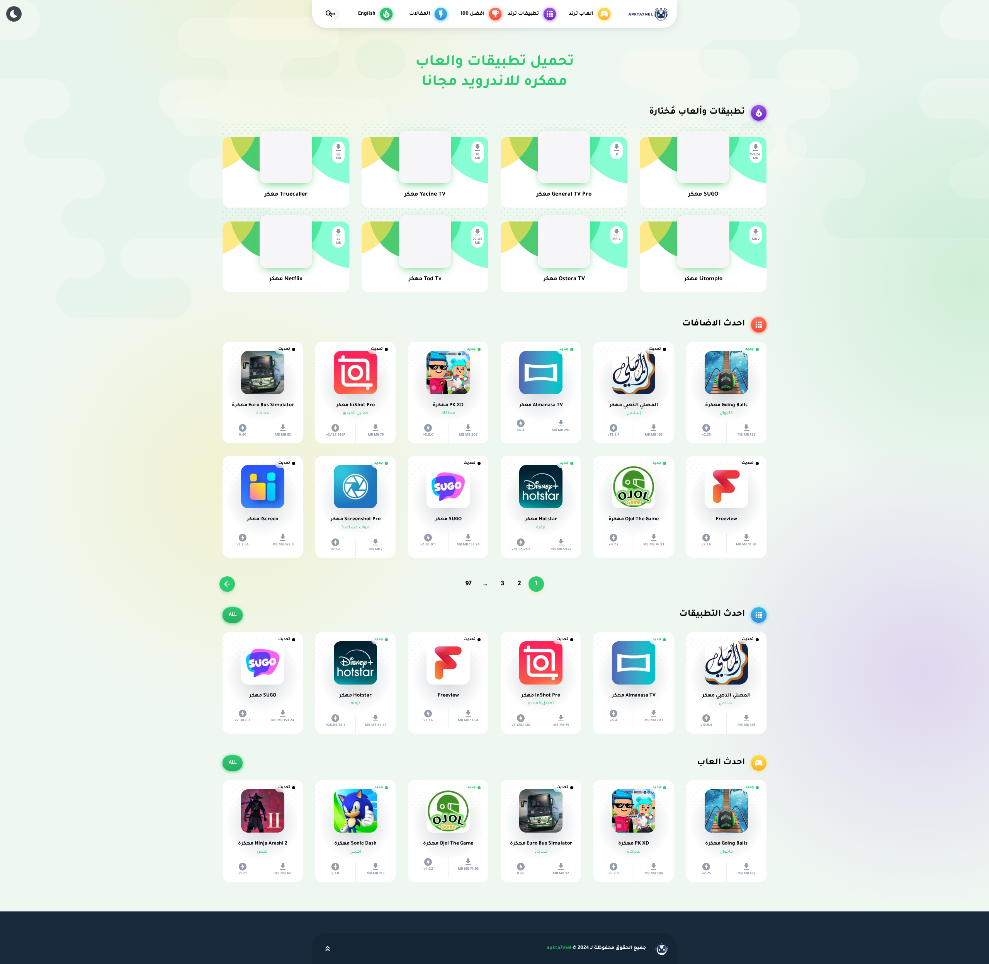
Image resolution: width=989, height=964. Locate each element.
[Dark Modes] (14, 14)
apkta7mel (559, 948)
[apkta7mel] (647, 14)
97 (468, 584)
